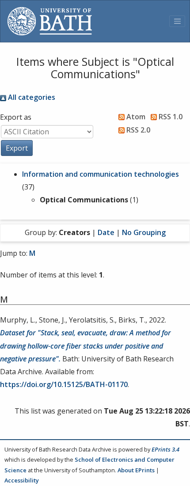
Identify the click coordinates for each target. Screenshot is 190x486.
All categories (30, 97)
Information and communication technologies (100, 174)
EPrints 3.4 (165, 449)
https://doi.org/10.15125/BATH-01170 (64, 384)
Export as (15, 117)
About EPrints (136, 470)
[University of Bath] (49, 21)
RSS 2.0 (137, 130)
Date (106, 232)
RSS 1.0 (169, 117)
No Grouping (144, 232)
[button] (17, 148)
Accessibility (21, 480)
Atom (135, 117)
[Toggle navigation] (177, 21)
